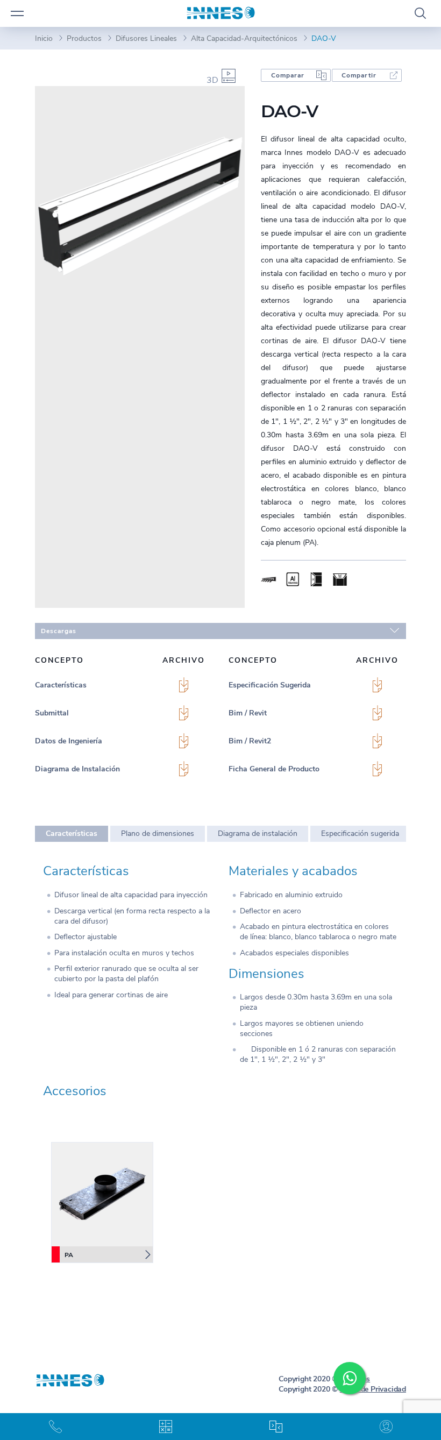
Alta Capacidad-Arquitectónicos (244, 38)
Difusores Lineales (146, 38)
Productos (84, 38)
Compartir (359, 75)
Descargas (58, 631)
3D (212, 80)
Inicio (44, 38)
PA (69, 1255)
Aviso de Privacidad (373, 1389)
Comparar (287, 75)
